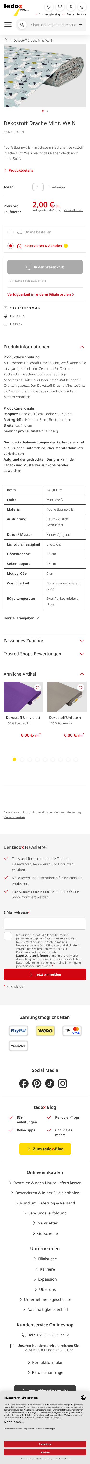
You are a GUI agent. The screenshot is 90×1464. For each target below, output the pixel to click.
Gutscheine (47, 1233)
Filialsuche (47, 1258)
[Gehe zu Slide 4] (37, 759)
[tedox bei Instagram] (62, 1083)
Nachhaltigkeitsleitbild (47, 1309)
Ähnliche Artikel (20, 674)
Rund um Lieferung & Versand (47, 1203)
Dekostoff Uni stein (65, 717)
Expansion (47, 1279)
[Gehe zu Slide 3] (30, 759)
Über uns (47, 1289)
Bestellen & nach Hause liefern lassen (48, 1182)
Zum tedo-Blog (48, 1148)
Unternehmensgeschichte (47, 1299)
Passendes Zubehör (23, 640)
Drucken (17, 316)
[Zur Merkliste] (60, 6)
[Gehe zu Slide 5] (45, 759)
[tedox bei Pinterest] (37, 1083)
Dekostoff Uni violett (23, 717)
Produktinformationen (26, 346)
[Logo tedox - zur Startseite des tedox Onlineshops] (16, 10)
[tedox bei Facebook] (24, 1083)
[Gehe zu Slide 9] (76, 759)
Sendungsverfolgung (47, 1213)
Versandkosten (73, 210)
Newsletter (48, 1223)
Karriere (47, 1269)
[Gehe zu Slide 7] (60, 759)
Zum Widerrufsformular (48, 1390)
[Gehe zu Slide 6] (53, 759)
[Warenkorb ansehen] (82, 6)
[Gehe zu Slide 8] (68, 759)
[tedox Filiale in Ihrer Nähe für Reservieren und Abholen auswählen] (49, 6)
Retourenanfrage (47, 1372)
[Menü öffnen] (8, 24)
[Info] (66, 246)
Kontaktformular (47, 1362)
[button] (45, 75)
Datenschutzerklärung (32, 955)
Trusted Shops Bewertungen (32, 653)
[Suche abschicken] (80, 24)
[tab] (45, 232)
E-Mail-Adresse (17, 912)
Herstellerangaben (19, 618)
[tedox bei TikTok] (49, 1083)
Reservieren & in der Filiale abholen (47, 1192)
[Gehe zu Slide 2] (22, 759)
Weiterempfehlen (25, 308)
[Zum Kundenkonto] (71, 6)
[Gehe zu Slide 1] (14, 759)
